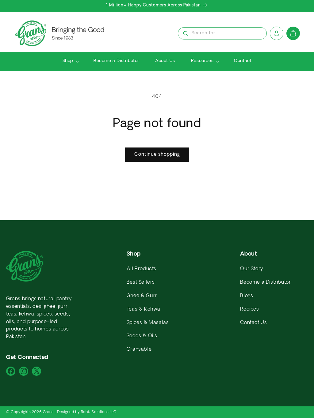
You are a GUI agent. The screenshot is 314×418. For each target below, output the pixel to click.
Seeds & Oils (142, 336)
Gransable (139, 349)
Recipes (249, 309)
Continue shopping (157, 154)
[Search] (185, 33)
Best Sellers (141, 282)
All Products (141, 269)
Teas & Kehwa (143, 309)
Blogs (246, 295)
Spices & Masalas (148, 322)
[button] (70, 61)
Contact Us (253, 322)
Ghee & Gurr (142, 295)
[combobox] (222, 34)
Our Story (251, 269)
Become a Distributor (265, 282)
